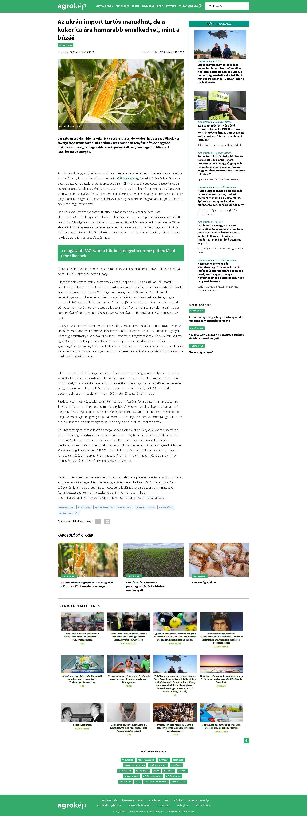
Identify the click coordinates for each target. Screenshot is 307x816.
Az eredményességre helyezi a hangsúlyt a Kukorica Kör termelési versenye (216, 319)
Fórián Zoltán (66, 507)
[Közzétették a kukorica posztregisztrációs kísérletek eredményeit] (153, 560)
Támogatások (178, 782)
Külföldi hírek (131, 776)
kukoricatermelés (145, 507)
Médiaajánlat (183, 805)
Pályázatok (125, 782)
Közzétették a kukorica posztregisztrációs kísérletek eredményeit (216, 336)
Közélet (182, 770)
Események (176, 765)
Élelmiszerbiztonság (134, 765)
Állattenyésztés (146, 760)
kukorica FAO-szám (104, 507)
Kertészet (169, 770)
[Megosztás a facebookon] (97, 521)
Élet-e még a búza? (201, 352)
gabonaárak (84, 507)
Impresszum (163, 805)
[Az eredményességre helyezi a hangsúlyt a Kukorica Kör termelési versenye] (88, 560)
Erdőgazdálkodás (158, 765)
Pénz (138, 782)
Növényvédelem (173, 776)
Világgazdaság (188, 6)
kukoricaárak (125, 507)
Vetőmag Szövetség (68, 513)
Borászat (148, 6)
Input (156, 770)
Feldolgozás (125, 770)
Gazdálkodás (142, 770)
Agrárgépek (127, 760)
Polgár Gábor (166, 507)
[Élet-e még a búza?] (219, 560)
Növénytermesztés (152, 776)
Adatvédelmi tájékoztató (109, 805)
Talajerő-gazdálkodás (156, 782)
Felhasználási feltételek (139, 805)
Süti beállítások (203, 805)
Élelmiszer (178, 760)
